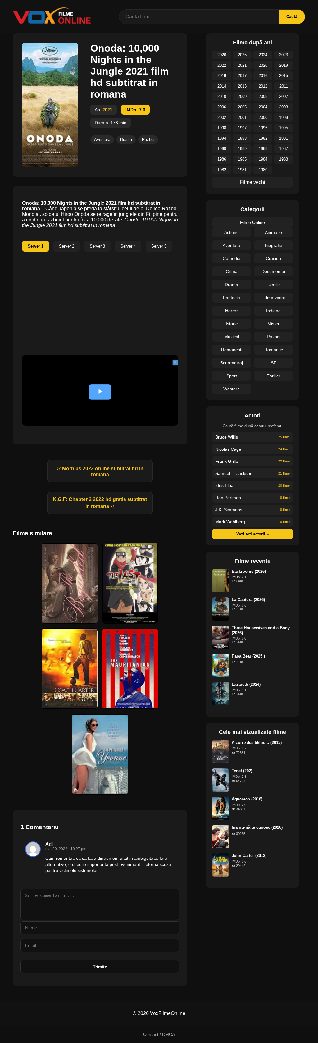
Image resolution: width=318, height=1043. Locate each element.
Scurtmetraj (231, 362)
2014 (221, 86)
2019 (283, 65)
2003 (283, 107)
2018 (221, 75)
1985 (242, 159)
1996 (263, 127)
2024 (263, 54)
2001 (242, 117)
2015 (283, 75)
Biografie (273, 245)
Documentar (273, 271)
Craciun (273, 258)
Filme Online (252, 222)
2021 (107, 109)
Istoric (232, 323)
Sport (231, 375)
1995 (283, 127)
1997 (242, 127)
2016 (263, 75)
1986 (221, 159)
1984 (263, 159)
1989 (242, 148)
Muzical (231, 336)
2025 (242, 54)
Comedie (231, 258)
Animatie (273, 232)
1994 (221, 138)
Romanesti (231, 349)
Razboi (148, 139)
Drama (126, 139)
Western (231, 388)
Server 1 (35, 246)
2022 (221, 65)
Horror (231, 310)
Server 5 (158, 246)
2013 (242, 86)
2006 (221, 107)
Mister (273, 323)
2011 (283, 86)
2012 (263, 86)
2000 (263, 117)
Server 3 (97, 246)
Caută (291, 16)
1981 (242, 169)
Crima (232, 271)
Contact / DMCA (159, 1034)
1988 (263, 148)
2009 (242, 96)
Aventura (102, 139)
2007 (283, 96)
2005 (242, 107)
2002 (221, 117)
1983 (283, 159)
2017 (242, 75)
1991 (283, 138)
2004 (263, 107)
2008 (263, 96)
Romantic (273, 349)
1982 (221, 169)
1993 (242, 138)
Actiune (231, 232)
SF (273, 362)
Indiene (273, 310)
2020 (263, 65)
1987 (283, 148)
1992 (263, 138)
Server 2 (66, 246)
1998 (221, 127)
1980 (263, 169)
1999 (283, 117)
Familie (273, 284)
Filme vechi (252, 182)
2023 (283, 54)
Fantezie (231, 297)
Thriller (273, 375)
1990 (221, 148)
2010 (221, 96)
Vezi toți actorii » (252, 534)
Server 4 (128, 246)
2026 (221, 54)
